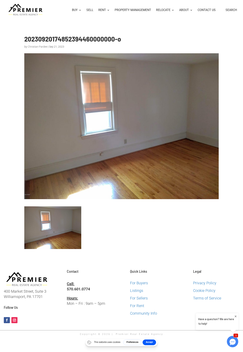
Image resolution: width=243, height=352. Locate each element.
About (184, 10)
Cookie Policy (204, 290)
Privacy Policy (204, 283)
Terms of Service (207, 298)
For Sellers (139, 298)
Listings (136, 290)
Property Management (133, 10)
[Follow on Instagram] (14, 320)
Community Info (143, 313)
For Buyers (139, 283)
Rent (102, 10)
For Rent (137, 305)
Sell (89, 10)
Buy (75, 10)
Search (231, 10)
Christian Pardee (37, 46)
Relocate (163, 10)
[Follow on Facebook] (7, 320)
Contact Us (207, 10)
